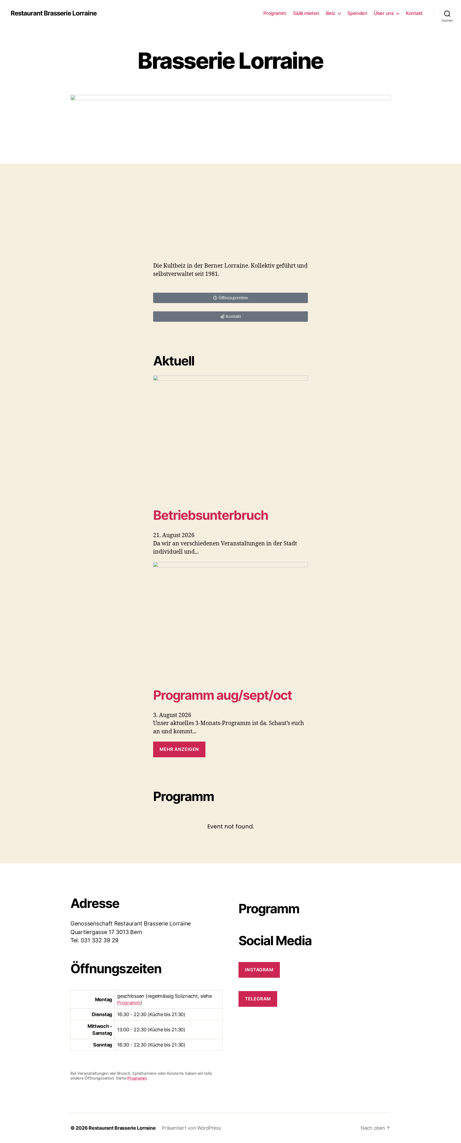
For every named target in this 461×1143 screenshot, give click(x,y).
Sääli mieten (306, 13)
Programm (274, 13)
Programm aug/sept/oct (222, 695)
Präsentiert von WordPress (191, 1128)
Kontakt (414, 13)
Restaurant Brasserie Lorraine (54, 13)
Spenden (357, 13)
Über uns (384, 13)
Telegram (258, 998)
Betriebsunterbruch (210, 515)
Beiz (330, 13)
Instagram (259, 969)
